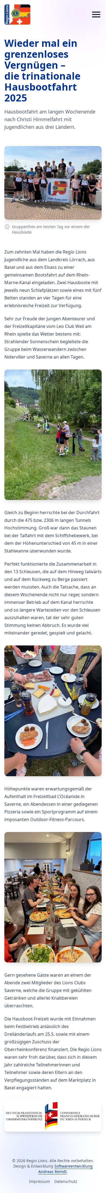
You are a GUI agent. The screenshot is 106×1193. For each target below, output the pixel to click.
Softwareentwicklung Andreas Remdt (65, 1168)
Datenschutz (65, 1181)
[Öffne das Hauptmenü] (96, 14)
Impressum (39, 1181)
